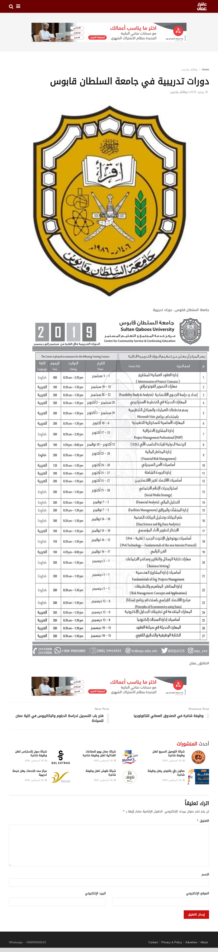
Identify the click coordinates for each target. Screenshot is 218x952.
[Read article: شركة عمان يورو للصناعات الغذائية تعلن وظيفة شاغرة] (129, 757)
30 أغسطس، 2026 (172, 760)
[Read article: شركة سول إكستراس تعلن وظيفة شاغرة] (60, 757)
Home (205, 69)
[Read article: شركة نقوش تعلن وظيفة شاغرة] (129, 776)
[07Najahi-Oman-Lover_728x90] (109, 33)
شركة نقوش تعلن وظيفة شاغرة (101, 772)
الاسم (205, 874)
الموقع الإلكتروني (197, 893)
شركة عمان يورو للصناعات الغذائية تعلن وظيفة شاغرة (99, 753)
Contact (153, 942)
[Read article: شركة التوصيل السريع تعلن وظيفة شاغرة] (198, 757)
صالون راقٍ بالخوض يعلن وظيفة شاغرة (166, 772)
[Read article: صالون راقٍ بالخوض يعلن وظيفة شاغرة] (198, 776)
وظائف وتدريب (189, 69)
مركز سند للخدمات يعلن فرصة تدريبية (29, 772)
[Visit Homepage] (202, 6)
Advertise (191, 942)
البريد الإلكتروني (95, 893)
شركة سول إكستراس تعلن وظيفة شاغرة (31, 753)
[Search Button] (11, 6)
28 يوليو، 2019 (199, 92)
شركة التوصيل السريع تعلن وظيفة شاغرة (168, 753)
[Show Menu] (18, 6)
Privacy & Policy (171, 942)
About (204, 942)
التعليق (202, 820)
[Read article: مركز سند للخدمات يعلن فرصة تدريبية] (60, 776)
